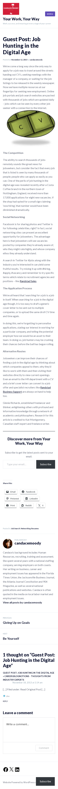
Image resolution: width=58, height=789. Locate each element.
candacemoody (36, 60)
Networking (26, 528)
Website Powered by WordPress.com (21, 782)
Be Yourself (11, 636)
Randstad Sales (28, 281)
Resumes (35, 528)
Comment (44, 748)
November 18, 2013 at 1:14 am (28, 682)
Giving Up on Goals (16, 621)
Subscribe (45, 464)
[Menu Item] (5, 768)
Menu (50, 14)
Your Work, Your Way (21, 19)
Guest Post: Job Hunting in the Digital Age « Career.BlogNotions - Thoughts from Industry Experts (28, 676)
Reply (5, 701)
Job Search (15, 528)
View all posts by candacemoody (22, 602)
